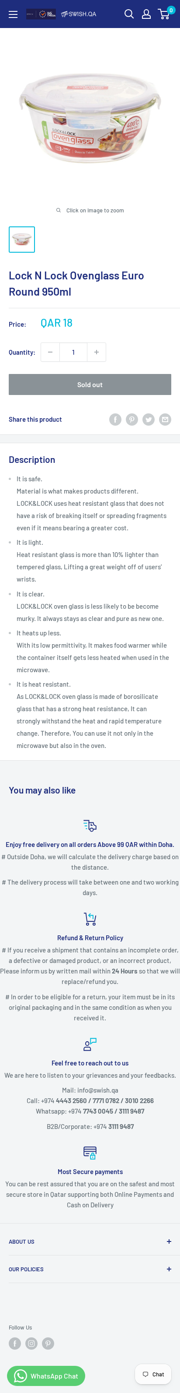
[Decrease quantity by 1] (50, 352)
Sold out (90, 384)
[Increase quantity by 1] (96, 352)
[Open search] (129, 14)
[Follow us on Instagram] (31, 1343)
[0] (164, 14)
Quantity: (22, 352)
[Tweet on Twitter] (148, 419)
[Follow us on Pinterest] (48, 1343)
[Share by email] (165, 419)
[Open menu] (13, 14)
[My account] (146, 14)
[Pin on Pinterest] (132, 419)
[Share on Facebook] (115, 419)
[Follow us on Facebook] (15, 1343)
